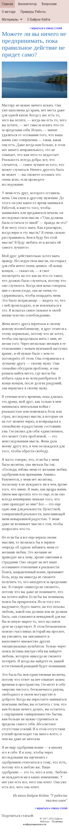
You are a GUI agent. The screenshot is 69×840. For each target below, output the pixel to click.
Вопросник (49, 4)
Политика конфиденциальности (43, 823)
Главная (7, 4)
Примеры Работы (33, 12)
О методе (9, 12)
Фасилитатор (27, 4)
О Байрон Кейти (38, 19)
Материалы (10, 19)
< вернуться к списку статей (45, 28)
